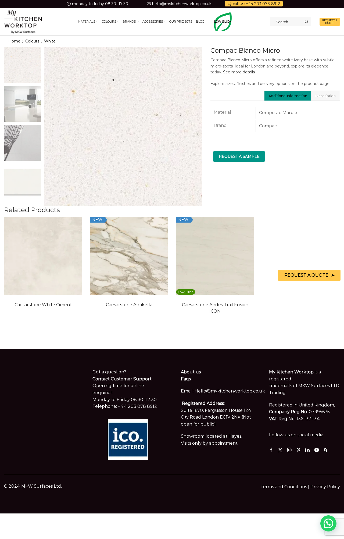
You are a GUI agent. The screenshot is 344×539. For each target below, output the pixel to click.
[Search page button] (306, 21)
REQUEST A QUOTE (329, 21)
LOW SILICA (222, 21)
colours (32, 41)
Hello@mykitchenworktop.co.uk (230, 391)
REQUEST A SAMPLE (239, 156)
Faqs (186, 378)
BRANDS (129, 21)
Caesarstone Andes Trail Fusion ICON (215, 308)
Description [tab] (326, 96)
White (50, 41)
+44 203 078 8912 (137, 406)
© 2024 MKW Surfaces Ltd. (33, 486)
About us (191, 371)
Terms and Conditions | (285, 486)
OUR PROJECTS (180, 21)
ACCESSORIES (152, 21)
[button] (328, 523)
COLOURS (109, 21)
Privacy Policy (325, 486)
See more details (239, 72)
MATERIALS (86, 21)
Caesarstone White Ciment (43, 304)
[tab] (287, 96)
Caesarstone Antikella (129, 304)
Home (14, 41)
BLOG (200, 21)
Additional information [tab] (287, 96)
